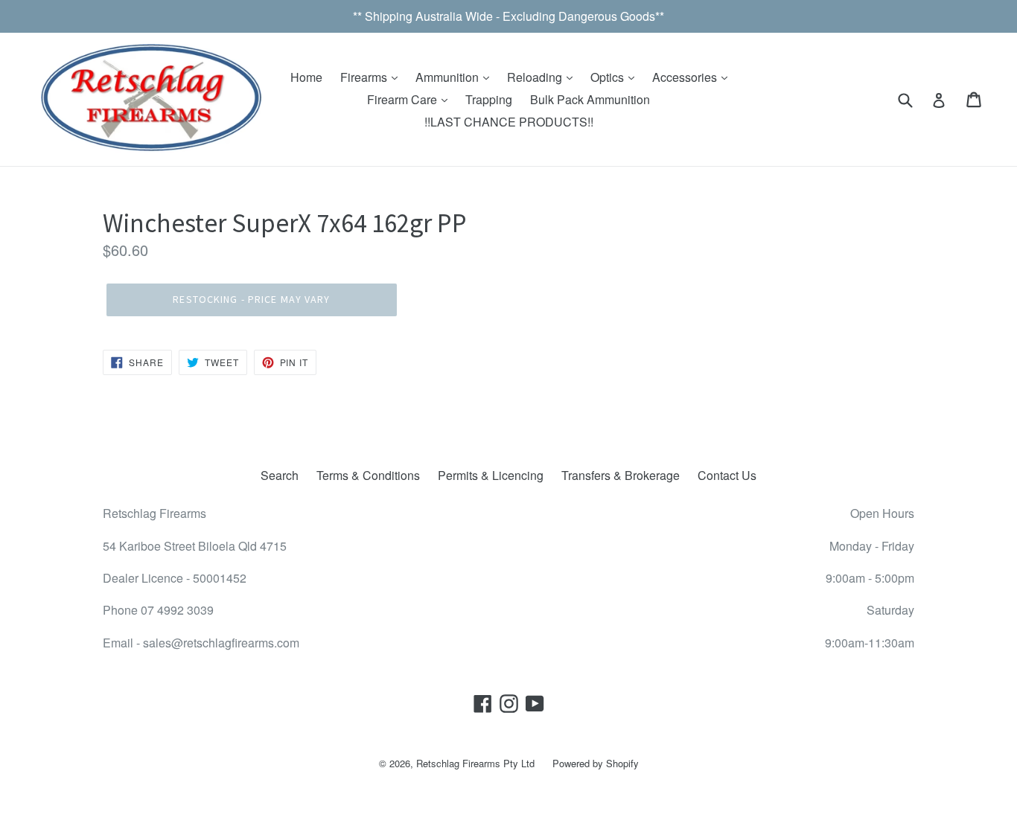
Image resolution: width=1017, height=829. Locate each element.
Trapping (488, 99)
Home (306, 77)
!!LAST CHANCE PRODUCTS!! (508, 121)
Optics (608, 77)
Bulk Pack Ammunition (590, 99)
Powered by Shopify (595, 763)
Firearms (365, 77)
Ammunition (448, 77)
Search (280, 475)
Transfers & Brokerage (620, 475)
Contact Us (727, 475)
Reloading (536, 77)
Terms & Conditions (368, 475)
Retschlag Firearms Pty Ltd (475, 763)
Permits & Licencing (490, 475)
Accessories (686, 77)
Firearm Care (403, 99)
